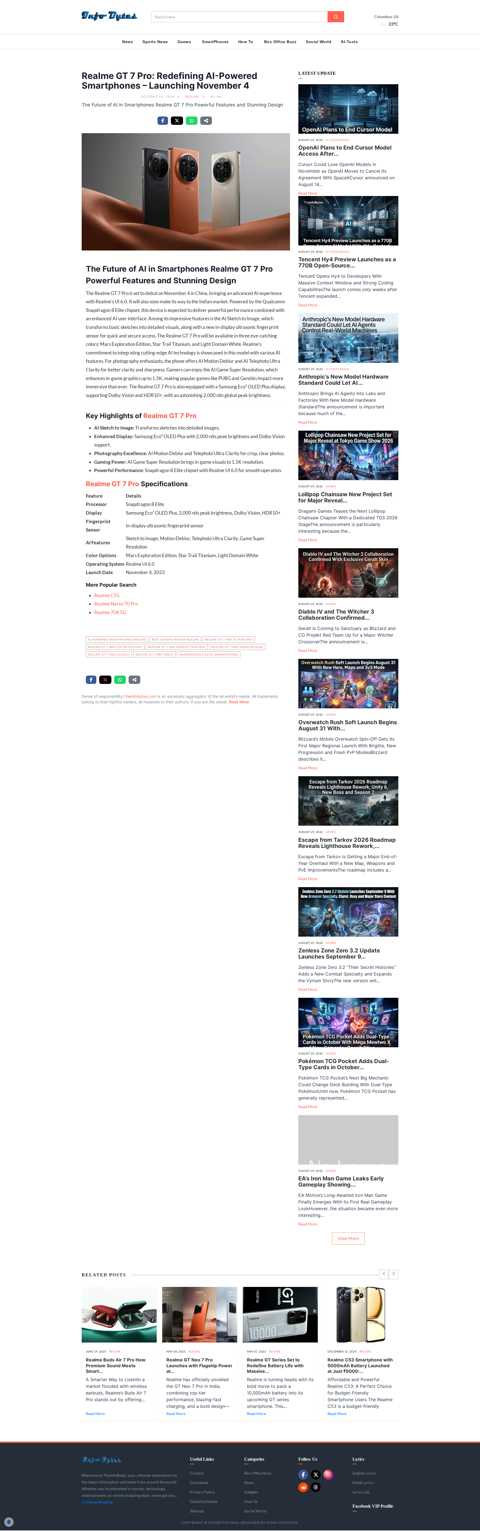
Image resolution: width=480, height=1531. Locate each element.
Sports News (155, 41)
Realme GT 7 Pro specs (154, 654)
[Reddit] (303, 1487)
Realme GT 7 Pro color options (115, 647)
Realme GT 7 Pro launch (109, 654)
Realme (193, 96)
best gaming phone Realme (175, 639)
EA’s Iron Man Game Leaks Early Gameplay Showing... (341, 1181)
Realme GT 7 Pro (170, 416)
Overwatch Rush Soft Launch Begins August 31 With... (347, 725)
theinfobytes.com (140, 696)
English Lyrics (364, 1473)
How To (245, 41)
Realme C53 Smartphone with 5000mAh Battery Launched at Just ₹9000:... (360, 1365)
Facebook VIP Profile (372, 1506)
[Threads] (316, 1487)
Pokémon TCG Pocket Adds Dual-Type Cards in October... (343, 1064)
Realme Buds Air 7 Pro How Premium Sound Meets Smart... (116, 1365)
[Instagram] (328, 1475)
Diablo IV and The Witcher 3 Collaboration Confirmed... (336, 614)
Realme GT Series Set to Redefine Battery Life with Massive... (275, 1365)
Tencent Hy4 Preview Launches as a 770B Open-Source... (347, 262)
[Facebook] (303, 1475)
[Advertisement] (186, 778)
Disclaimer (199, 1482)
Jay (219, 96)
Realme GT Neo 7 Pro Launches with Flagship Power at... (199, 1365)
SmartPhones (215, 41)
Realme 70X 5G (110, 612)
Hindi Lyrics (362, 1482)
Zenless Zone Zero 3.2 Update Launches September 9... (339, 953)
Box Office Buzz (280, 41)
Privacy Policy (202, 1492)
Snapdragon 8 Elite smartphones (208, 654)
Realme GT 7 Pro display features (177, 647)
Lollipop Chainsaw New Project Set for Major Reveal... (345, 497)
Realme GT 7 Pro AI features (229, 639)
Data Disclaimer (204, 1501)
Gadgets (251, 1492)
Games (184, 41)
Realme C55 (106, 595)
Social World (318, 41)
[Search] (336, 16)
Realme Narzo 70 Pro (116, 604)
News (127, 41)
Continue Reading (97, 1502)
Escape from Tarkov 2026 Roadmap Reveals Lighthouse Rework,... (347, 843)
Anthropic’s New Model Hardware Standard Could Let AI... (343, 379)
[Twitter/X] (316, 1475)
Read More (239, 701)
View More (348, 1238)
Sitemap (197, 1510)
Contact (197, 1473)
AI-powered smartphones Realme (117, 639)
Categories (254, 1459)
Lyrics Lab (360, 1492)
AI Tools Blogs (337, 140)
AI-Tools (349, 41)
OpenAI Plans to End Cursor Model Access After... (344, 150)
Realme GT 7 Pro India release (237, 647)
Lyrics (358, 1459)
